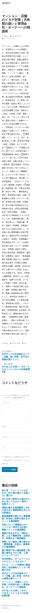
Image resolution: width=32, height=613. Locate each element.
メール (4, 436)
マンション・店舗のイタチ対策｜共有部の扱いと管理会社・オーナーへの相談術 (16, 584)
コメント (5, 402)
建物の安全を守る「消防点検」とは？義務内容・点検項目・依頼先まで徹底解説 (16, 535)
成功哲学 (6, 3)
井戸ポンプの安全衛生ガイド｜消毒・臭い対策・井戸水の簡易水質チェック (16, 576)
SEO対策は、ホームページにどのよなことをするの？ (16, 560)
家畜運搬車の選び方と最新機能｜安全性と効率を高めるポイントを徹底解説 (16, 518)
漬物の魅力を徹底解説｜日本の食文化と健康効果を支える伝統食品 (16, 510)
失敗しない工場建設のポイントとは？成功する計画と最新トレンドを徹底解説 (15, 527)
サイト (4, 447)
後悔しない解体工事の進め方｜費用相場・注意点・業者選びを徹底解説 (16, 544)
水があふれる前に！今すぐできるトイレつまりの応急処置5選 (15, 593)
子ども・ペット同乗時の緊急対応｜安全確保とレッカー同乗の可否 (16, 567)
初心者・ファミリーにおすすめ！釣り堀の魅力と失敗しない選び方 (16, 493)
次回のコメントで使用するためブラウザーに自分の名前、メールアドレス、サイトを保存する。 (15, 460)
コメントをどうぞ (9, 38)
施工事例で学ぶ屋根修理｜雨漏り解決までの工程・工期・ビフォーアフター (16, 553)
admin (6, 36)
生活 (25, 343)
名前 (4, 426)
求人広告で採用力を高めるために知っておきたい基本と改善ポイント (16, 501)
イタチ (22, 46)
